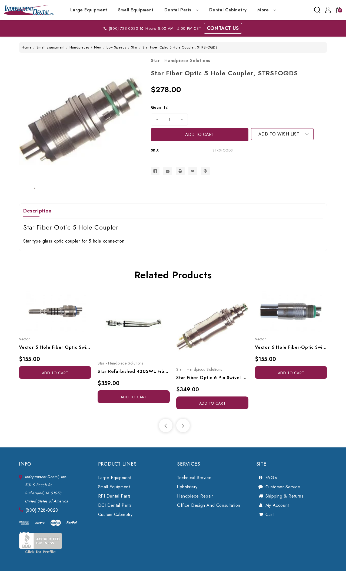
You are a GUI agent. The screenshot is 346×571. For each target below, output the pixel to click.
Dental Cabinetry (228, 10)
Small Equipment (136, 10)
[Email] (167, 171)
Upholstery (187, 487)
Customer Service (282, 487)
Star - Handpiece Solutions (181, 60)
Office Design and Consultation (208, 505)
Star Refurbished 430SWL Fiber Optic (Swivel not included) (134, 371)
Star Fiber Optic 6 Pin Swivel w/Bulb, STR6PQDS (212, 378)
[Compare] (61, 315)
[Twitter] (192, 171)
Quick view (49, 315)
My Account (277, 505)
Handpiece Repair (195, 496)
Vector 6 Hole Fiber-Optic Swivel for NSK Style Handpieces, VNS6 (291, 347)
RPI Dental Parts (114, 496)
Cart (269, 514)
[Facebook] (155, 171)
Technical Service (194, 478)
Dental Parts (178, 10)
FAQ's (271, 478)
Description (37, 210)
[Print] (180, 171)
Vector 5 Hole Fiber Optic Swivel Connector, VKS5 (55, 347)
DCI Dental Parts (115, 505)
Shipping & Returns (284, 496)
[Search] (317, 10)
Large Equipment (88, 10)
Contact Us (223, 28)
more (263, 10)
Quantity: (160, 107)
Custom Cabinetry (115, 514)
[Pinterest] (205, 171)
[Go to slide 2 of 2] (165, 425)
